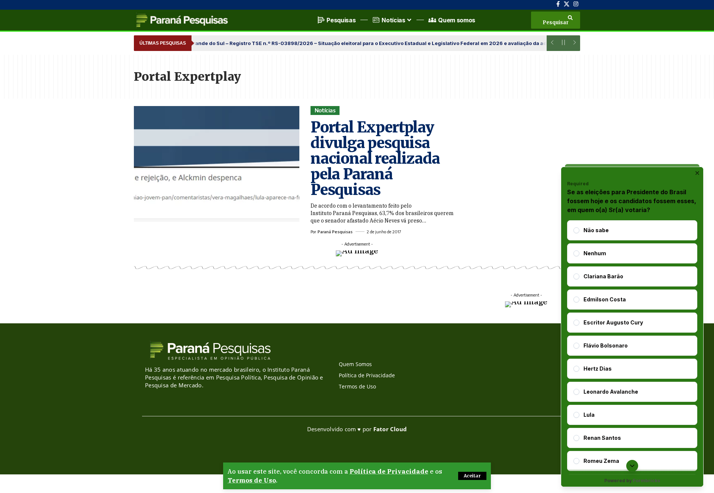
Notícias (325, 110)
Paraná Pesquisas (335, 231)
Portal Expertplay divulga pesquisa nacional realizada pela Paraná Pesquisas (375, 158)
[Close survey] (697, 173)
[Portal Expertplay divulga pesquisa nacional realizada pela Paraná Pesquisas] (216, 164)
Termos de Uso (252, 480)
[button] (472, 476)
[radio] (576, 230)
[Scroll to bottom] (632, 466)
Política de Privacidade (389, 471)
